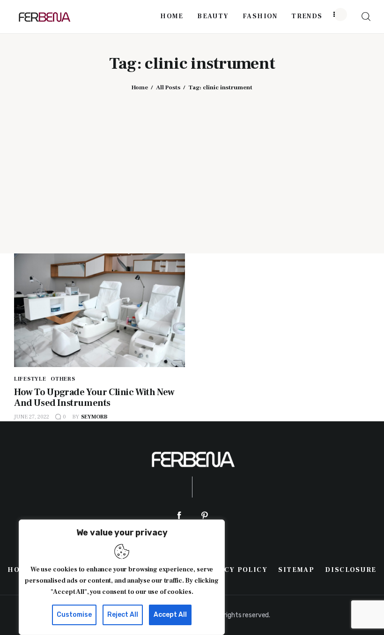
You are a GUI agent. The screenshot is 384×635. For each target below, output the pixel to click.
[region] (122, 577)
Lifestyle (30, 378)
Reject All (122, 615)
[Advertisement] (192, 165)
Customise (74, 615)
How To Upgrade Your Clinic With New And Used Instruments (94, 397)
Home (140, 87)
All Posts (168, 87)
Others (63, 378)
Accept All (170, 615)
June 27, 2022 (31, 416)
